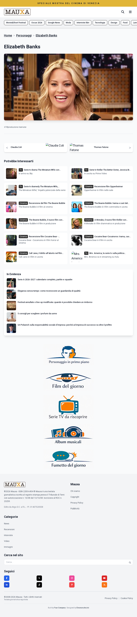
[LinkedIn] (6, 584)
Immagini (8, 547)
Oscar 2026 (36, 23)
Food (125, 23)
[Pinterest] (72, 584)
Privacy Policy (77, 503)
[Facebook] (6, 578)
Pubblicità (75, 508)
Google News (54, 23)
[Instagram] (72, 578)
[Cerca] (123, 12)
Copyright (75, 497)
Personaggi (24, 35)
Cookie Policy (127, 598)
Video (6, 541)
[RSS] (104, 584)
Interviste (8, 535)
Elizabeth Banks (46, 35)
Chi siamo (75, 491)
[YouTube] (104, 578)
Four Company (59, 608)
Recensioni (9, 529)
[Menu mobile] (130, 12)
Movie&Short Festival (16, 23)
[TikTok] (39, 584)
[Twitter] (39, 578)
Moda (68, 23)
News (6, 523)
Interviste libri (83, 23)
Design (114, 23)
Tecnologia (100, 23)
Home (8, 35)
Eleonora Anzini (83, 608)
